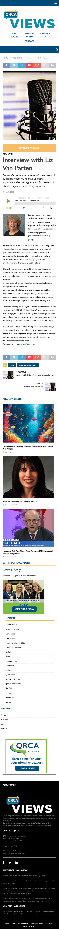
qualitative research (28, 365)
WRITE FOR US (45, 35)
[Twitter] (11, 863)
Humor (8, 656)
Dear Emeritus (11, 638)
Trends (8, 702)
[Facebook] (5, 863)
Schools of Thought (12, 679)
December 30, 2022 (11, 505)
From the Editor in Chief (15, 643)
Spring (3, 715)
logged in (16, 575)
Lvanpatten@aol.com (25, 344)
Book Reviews (11, 625)
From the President (13, 647)
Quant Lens (10, 675)
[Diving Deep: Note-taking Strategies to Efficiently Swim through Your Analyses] (28, 423)
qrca (12, 365)
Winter (4, 729)
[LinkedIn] (17, 863)
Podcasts (8, 670)
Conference (10, 634)
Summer (4, 720)
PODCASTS (29, 41)
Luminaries (9, 666)
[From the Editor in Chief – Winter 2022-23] (28, 477)
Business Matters (12, 629)
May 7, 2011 (9, 192)
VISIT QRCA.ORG (14, 35)
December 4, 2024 (10, 557)
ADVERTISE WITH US (29, 35)
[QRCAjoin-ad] (23, 612)
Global (8, 652)
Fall (2, 724)
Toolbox (8, 693)
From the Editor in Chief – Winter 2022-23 (20, 501)
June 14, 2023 (9, 452)
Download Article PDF (29, 148)
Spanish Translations (13, 684)
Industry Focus (11, 661)
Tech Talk (8, 688)
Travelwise (9, 697)
